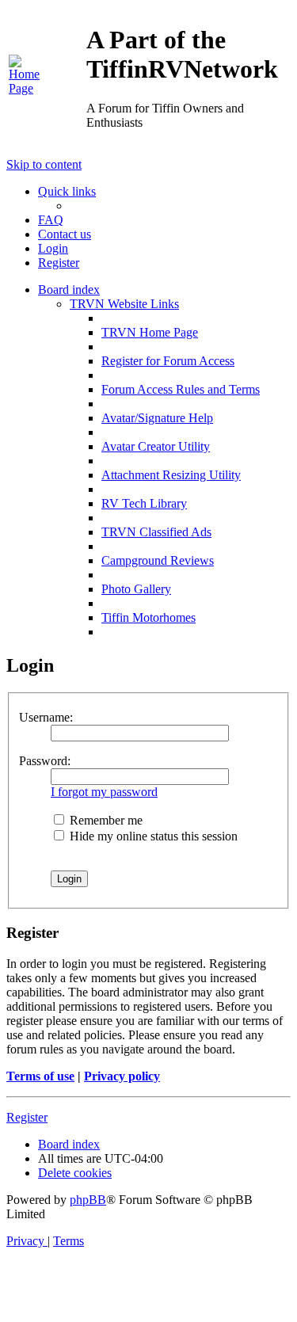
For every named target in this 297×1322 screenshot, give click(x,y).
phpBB (88, 1199)
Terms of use (40, 1076)
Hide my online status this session (152, 836)
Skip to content (44, 164)
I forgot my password (104, 791)
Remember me (105, 820)
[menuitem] (25, 88)
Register (27, 1117)
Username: (46, 717)
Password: (44, 761)
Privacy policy (122, 1076)
